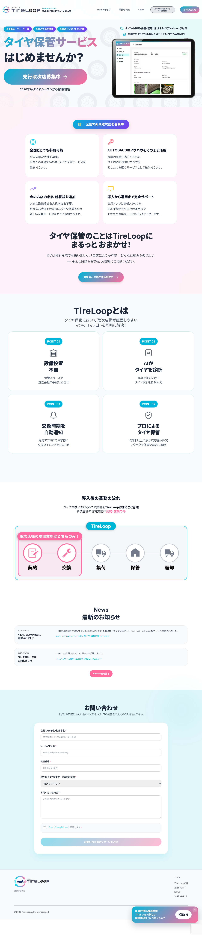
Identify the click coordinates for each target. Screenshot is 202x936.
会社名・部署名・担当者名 (53, 730)
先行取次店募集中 (42, 76)
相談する (183, 914)
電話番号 (46, 761)
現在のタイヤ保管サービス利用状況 (58, 776)
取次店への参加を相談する (98, 277)
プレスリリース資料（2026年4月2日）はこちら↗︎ (79, 658)
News (177, 891)
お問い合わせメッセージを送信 (101, 842)
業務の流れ (124, 9)
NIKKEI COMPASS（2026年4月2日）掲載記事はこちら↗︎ (83, 636)
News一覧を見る (101, 673)
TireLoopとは (104, 9)
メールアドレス (48, 745)
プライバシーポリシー (58, 827)
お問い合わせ (189, 9)
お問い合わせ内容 (50, 792)
